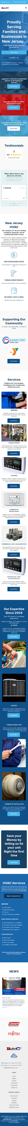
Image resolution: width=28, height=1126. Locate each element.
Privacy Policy (22, 1121)
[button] (26, 7)
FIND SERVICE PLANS (12, 2)
